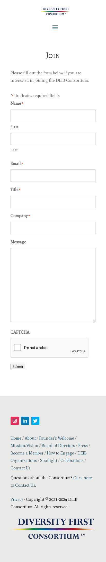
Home (16, 438)
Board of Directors (58, 445)
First (14, 126)
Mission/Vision (24, 445)
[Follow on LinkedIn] (25, 421)
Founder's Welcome (56, 438)
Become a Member (27, 453)
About (30, 438)
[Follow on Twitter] (35, 421)
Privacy (17, 499)
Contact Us (21, 468)
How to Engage (60, 453)
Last (14, 150)
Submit (18, 366)
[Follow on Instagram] (15, 421)
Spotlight (48, 460)
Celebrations (72, 460)
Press (83, 445)
